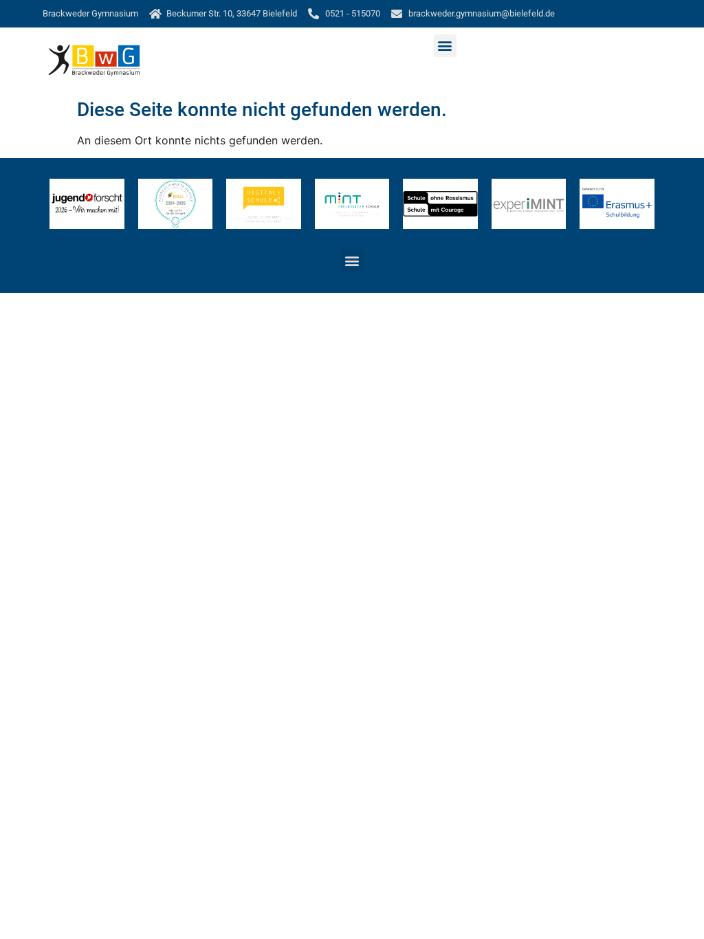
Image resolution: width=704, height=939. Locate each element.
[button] (445, 45)
